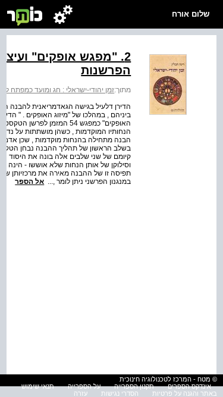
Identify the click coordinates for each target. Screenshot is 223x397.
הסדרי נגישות (120, 393)
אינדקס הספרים (189, 386)
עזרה (80, 393)
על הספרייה (84, 386)
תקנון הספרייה (134, 386)
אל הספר (29, 181)
